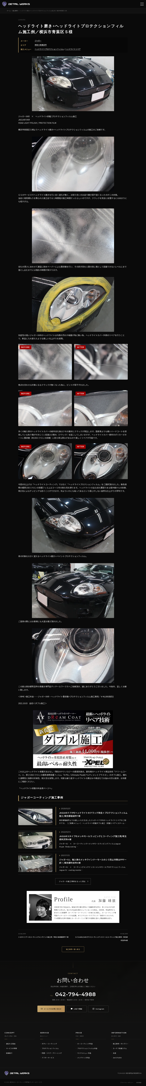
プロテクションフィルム (50, 1048)
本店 (114, 1053)
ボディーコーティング (49, 1044)
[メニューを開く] (142, 4)
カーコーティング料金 (85, 1044)
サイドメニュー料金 (84, 1053)
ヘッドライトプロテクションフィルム (49, 49)
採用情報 (138, 1082)
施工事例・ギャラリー (120, 1044)
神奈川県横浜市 (41, 45)
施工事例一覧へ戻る (73, 949)
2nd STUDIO (117, 1058)
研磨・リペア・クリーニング (52, 1053)
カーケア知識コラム (120, 1048)
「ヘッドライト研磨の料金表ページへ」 (35, 788)
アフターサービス (48, 1058)
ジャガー (38, 40)
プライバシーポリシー (126, 1082)
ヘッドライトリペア (73, 49)
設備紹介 (9, 1053)
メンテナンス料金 (83, 1058)
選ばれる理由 (10, 1044)
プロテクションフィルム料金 (87, 1048)
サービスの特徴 (11, 1048)
